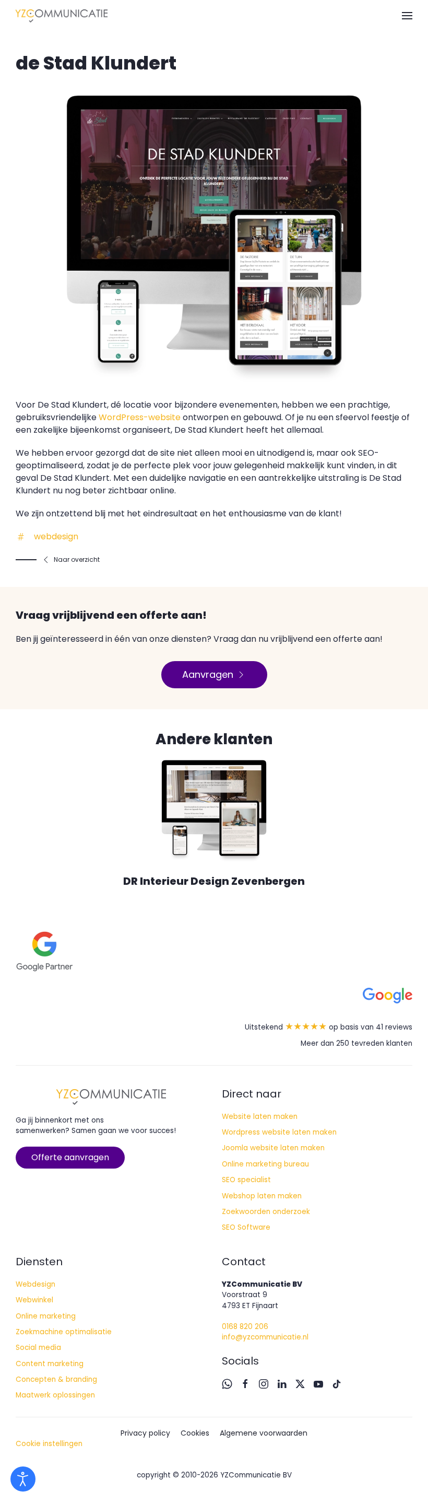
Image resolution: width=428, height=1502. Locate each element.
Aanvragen (207, 674)
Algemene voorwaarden (263, 1433)
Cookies (195, 1433)
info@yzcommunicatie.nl (265, 1337)
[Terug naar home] (62, 15)
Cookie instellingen (49, 1444)
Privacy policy (145, 1433)
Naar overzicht (77, 559)
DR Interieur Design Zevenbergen (214, 881)
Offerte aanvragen (70, 1157)
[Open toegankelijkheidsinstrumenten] (22, 1479)
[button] (407, 15)
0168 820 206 (245, 1327)
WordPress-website (140, 417)
